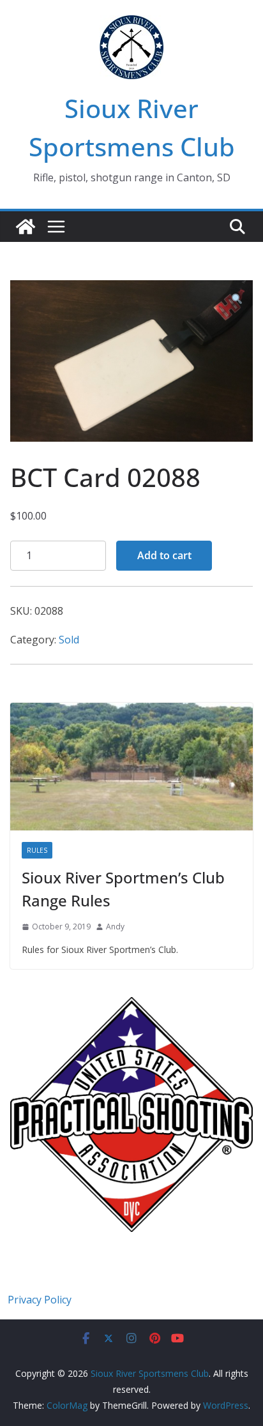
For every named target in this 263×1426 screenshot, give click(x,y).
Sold (69, 640)
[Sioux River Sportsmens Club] (25, 226)
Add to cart (164, 555)
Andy (115, 926)
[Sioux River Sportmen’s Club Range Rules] (131, 766)
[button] (237, 299)
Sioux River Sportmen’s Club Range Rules (123, 889)
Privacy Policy (39, 1300)
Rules (37, 850)
